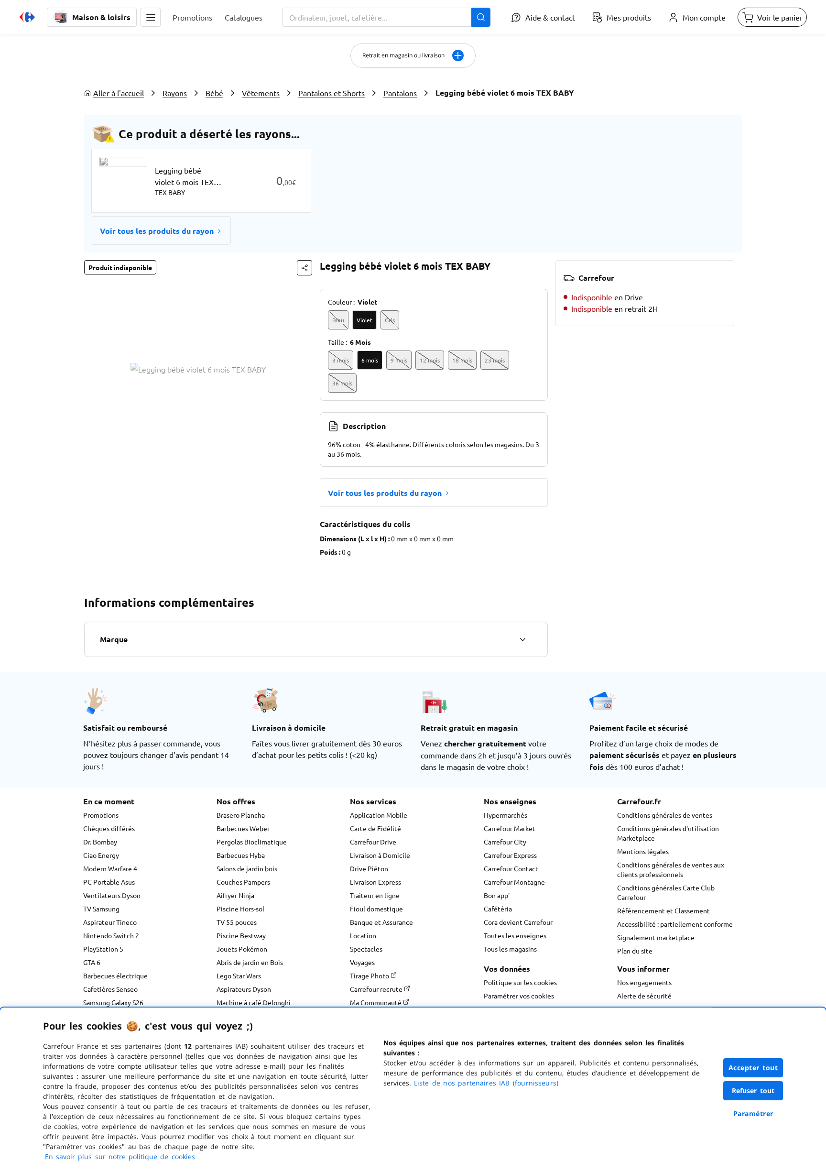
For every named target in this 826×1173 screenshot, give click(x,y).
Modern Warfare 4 (110, 868)
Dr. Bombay (100, 841)
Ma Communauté (376, 1002)
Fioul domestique (376, 908)
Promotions (101, 815)
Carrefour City (505, 841)
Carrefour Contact (511, 868)
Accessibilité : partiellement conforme (675, 924)
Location (363, 935)
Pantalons (400, 93)
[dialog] (413, 1090)
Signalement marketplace (656, 937)
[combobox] (386, 17)
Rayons (175, 93)
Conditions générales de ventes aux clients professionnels (670, 869)
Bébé (214, 93)
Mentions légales (643, 851)
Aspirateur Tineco (110, 922)
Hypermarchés (505, 815)
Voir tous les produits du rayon (157, 231)
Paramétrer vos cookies (519, 995)
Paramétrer (753, 1113)
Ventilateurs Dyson (112, 895)
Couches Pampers (243, 881)
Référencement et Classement (663, 910)
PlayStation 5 (103, 948)
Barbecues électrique (115, 975)
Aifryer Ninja (235, 895)
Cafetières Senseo (110, 989)
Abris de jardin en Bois (250, 962)
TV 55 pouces (237, 922)
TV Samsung (101, 908)
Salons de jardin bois (247, 868)
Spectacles (366, 948)
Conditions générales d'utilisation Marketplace (668, 833)
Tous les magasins (510, 948)
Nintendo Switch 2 (111, 935)
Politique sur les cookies (520, 982)
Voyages (362, 962)
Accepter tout (753, 1067)
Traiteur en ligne (375, 895)
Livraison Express (375, 881)
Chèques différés (109, 828)
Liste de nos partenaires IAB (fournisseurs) (486, 1082)
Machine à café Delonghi (254, 1002)
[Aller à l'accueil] (27, 17)
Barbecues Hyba (241, 855)
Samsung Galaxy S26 (113, 1002)
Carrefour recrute (377, 989)
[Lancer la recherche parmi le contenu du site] (481, 17)
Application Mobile (378, 815)
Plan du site (634, 950)
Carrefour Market (509, 828)
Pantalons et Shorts (331, 93)
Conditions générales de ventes (664, 815)
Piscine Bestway (241, 935)
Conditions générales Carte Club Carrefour (666, 892)
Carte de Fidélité (375, 828)
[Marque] (522, 639)
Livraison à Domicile (380, 855)
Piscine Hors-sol (240, 908)
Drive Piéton (369, 868)
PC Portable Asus (109, 881)
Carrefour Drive (373, 841)
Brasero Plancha (241, 815)
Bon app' (497, 895)
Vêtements (261, 93)
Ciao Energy (101, 855)
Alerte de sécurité (644, 995)
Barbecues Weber (243, 828)
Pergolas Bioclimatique (252, 841)
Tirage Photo (370, 975)
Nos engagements (644, 982)
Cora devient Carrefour (518, 922)
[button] (151, 17)
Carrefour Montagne (514, 881)
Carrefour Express (510, 855)
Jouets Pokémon (242, 948)
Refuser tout (753, 1090)
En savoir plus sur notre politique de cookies (120, 1156)
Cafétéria (498, 908)
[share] (304, 267)
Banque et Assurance (381, 922)
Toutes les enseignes (515, 935)
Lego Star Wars (239, 975)
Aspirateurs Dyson (244, 989)
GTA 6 (91, 962)
